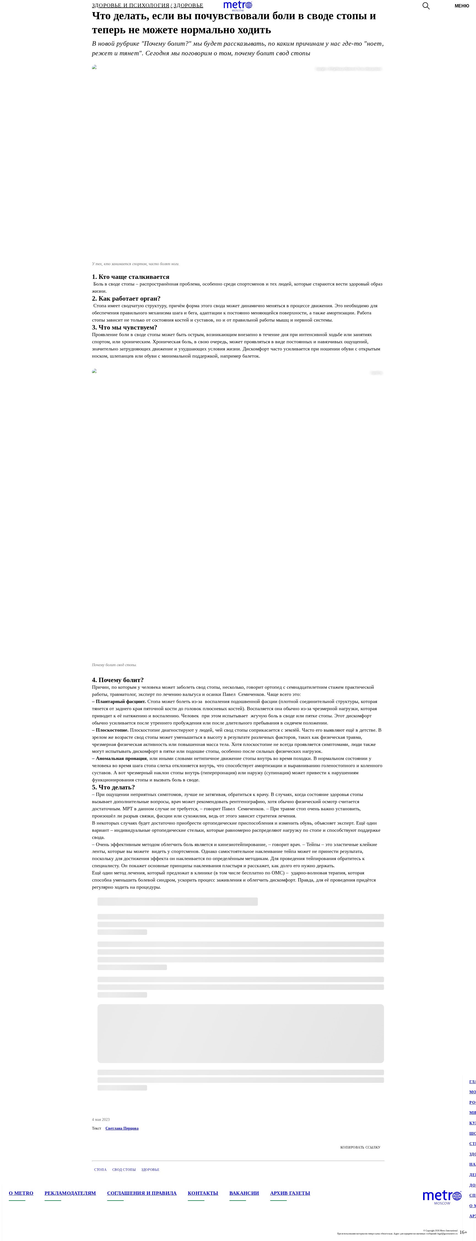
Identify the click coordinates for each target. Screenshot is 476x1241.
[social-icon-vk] (13, 1232)
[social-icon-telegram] (24, 1232)
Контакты (203, 1193)
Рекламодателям (70, 1193)
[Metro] (238, 6)
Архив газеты (290, 1193)
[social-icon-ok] (35, 1232)
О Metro (21, 1193)
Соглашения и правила (142, 1193)
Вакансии (244, 1193)
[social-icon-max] (46, 1232)
